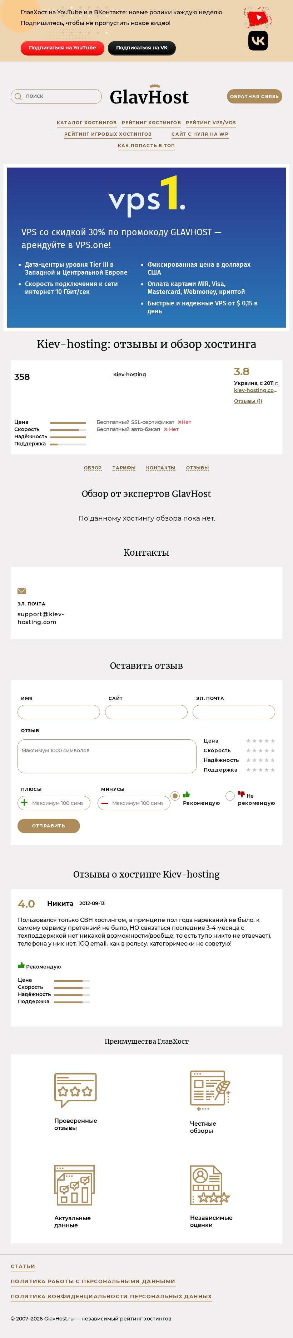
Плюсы (31, 789)
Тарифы (124, 467)
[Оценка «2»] (254, 740)
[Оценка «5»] (272, 740)
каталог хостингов (87, 122)
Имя (27, 698)
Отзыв (30, 730)
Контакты (160, 467)
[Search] (18, 96)
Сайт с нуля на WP (200, 134)
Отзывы (197, 467)
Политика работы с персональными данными (93, 1281)
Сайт (116, 698)
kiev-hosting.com (256, 390)
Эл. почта (210, 698)
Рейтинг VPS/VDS (211, 122)
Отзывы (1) (248, 401)
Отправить (48, 826)
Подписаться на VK (142, 47)
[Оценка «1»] (248, 740)
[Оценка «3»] (260, 740)
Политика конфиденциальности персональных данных (111, 1296)
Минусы (113, 789)
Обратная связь (254, 96)
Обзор (93, 467)
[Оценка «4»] (266, 740)
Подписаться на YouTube (62, 47)
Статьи (23, 1266)
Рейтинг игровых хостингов (108, 134)
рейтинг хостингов (151, 122)
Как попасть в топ (146, 145)
